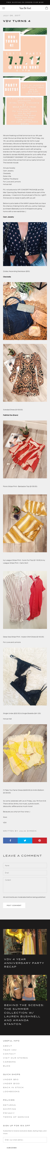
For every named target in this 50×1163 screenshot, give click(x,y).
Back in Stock (13, 1087)
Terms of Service (16, 1117)
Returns (9, 1105)
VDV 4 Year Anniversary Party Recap (24, 963)
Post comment (14, 905)
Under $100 (11, 1083)
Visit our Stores (15, 1058)
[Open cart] (47, 8)
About (7, 1046)
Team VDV (10, 1050)
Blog (6, 1066)
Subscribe (12, 1148)
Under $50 (11, 1079)
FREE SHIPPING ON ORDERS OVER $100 (25, 2)
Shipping (9, 1109)
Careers (9, 1062)
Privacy (9, 1113)
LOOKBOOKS (11, 1091)
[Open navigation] (3, 8)
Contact (9, 1054)
